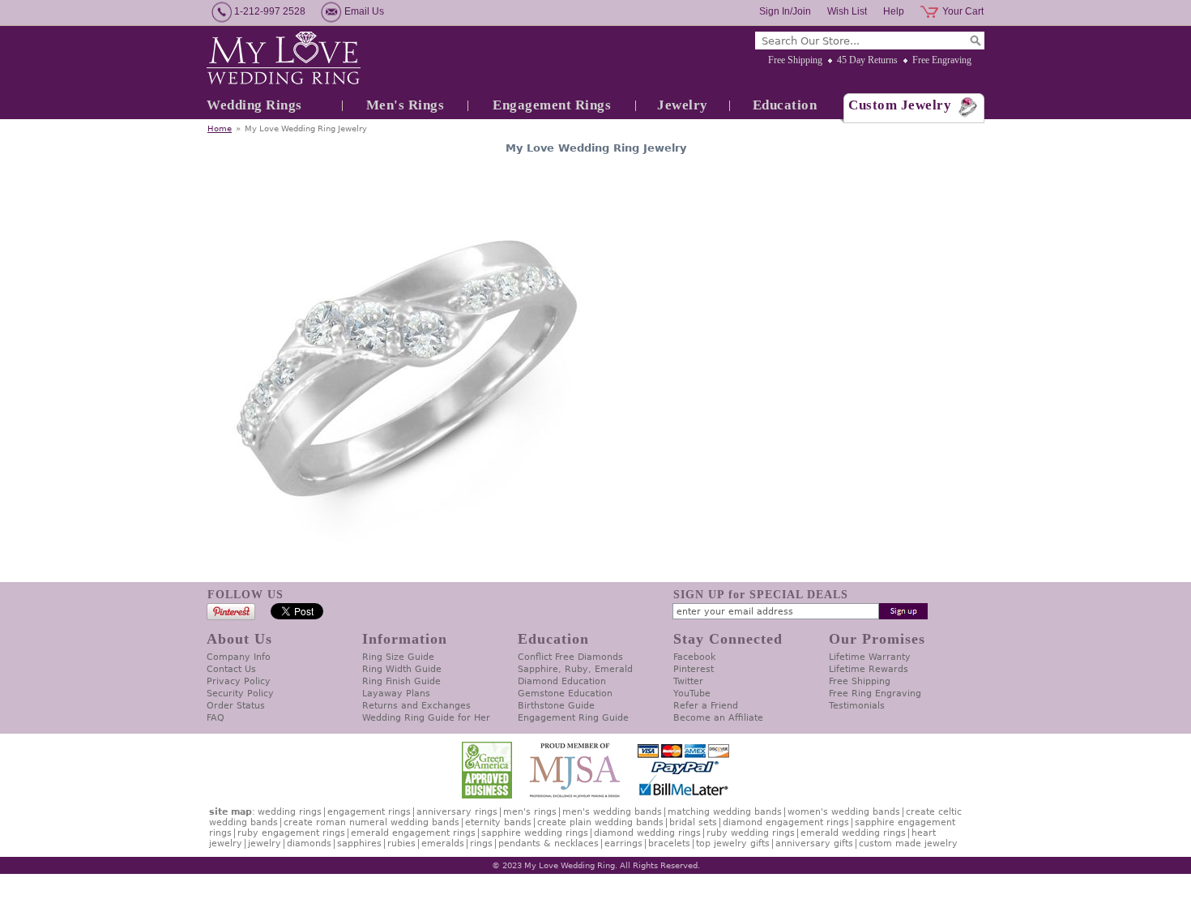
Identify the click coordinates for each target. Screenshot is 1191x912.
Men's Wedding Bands (612, 812)
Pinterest (693, 669)
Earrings (623, 843)
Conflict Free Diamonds (570, 657)
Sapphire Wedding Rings (534, 833)
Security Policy (240, 693)
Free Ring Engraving (875, 693)
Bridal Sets (693, 822)
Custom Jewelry (899, 105)
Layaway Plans (396, 693)
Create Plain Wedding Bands (600, 822)
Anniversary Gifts (814, 843)
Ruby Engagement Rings (291, 833)
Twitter (688, 681)
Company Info (239, 657)
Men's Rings (405, 105)
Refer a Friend (705, 705)
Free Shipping (795, 60)
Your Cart (963, 11)
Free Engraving (941, 60)
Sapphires (359, 843)
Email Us (364, 11)
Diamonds (309, 843)
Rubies (401, 843)
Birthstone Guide (556, 705)
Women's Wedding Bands (844, 812)
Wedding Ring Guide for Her (426, 718)
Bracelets (669, 843)
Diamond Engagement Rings (786, 822)
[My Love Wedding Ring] (284, 59)
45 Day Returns (867, 60)
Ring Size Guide (398, 657)
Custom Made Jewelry (908, 843)
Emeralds (442, 843)
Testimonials (857, 705)
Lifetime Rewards (868, 669)
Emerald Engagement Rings (413, 833)
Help (893, 11)
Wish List (847, 11)
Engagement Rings (552, 105)
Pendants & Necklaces (548, 843)
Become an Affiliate (718, 718)
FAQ (215, 718)
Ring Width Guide (402, 669)
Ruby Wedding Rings (750, 833)
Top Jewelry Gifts (733, 843)
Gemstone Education (565, 693)
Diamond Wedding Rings (647, 833)
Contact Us (231, 669)
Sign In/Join (785, 11)
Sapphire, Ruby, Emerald (575, 669)
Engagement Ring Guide (573, 718)
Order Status (236, 705)
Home (219, 128)
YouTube (692, 693)
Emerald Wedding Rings (853, 833)
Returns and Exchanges (416, 705)
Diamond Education (562, 681)
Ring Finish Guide (401, 681)
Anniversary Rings (456, 812)
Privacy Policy (239, 681)
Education (785, 105)
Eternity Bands (498, 822)
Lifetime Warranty (870, 657)
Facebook (694, 657)
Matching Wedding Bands (725, 812)
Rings (481, 843)
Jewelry (682, 105)
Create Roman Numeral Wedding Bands (371, 822)
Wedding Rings (254, 105)
